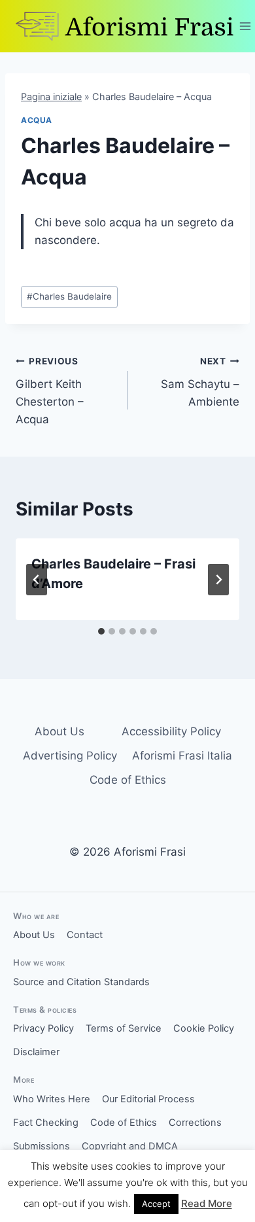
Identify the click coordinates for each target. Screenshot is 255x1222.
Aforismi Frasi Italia (182, 755)
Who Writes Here (51, 1099)
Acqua (36, 120)
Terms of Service (124, 1028)
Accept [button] (156, 1203)
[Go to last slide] (36, 579)
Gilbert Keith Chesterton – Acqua (50, 391)
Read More (206, 1203)
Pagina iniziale (51, 96)
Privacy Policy (43, 1028)
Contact (85, 935)
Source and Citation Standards (81, 982)
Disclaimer (36, 1052)
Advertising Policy (70, 755)
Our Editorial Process (148, 1099)
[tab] (101, 631)
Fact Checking (45, 1122)
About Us (59, 731)
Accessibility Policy (171, 731)
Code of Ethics (128, 779)
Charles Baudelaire (69, 296)
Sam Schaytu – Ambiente (200, 382)
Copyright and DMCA (130, 1146)
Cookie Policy (203, 1028)
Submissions (41, 1146)
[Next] (218, 579)
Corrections (195, 1122)
